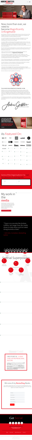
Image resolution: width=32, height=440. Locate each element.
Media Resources (18, 432)
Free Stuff (11, 432)
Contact (24, 432)
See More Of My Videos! (6, 210)
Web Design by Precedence (16, 438)
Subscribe (12, 404)
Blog (7, 432)
